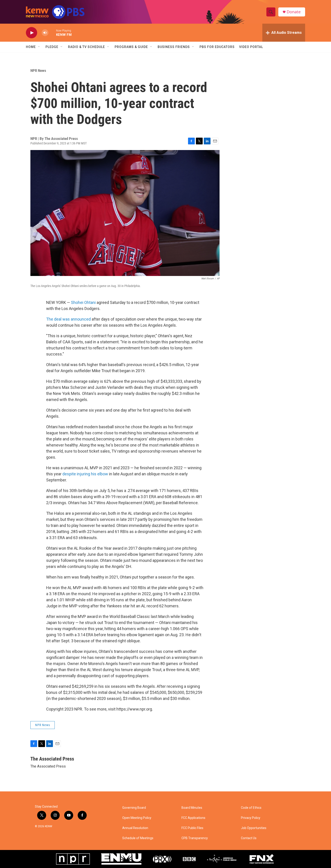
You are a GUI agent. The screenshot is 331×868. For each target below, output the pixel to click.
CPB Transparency (194, 838)
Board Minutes (191, 807)
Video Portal (251, 47)
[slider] (52, 32)
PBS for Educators (217, 47)
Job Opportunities (253, 828)
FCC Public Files (192, 828)
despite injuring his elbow (85, 474)
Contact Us (248, 838)
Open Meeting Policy (136, 818)
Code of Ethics (251, 807)
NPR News (38, 70)
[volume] (45, 33)
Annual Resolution (135, 828)
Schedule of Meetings (137, 838)
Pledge (51, 47)
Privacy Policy (250, 818)
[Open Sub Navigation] (39, 47)
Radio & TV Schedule (86, 47)
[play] (31, 32)
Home (31, 47)
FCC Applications (193, 818)
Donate (294, 11)
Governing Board (134, 807)
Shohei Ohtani (84, 302)
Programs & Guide (131, 47)
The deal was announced (68, 319)
